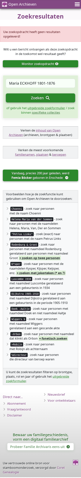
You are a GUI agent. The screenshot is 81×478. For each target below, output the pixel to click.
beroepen (59, 155)
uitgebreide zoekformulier (46, 108)
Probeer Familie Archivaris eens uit (38, 446)
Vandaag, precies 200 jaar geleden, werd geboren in (40, 175)
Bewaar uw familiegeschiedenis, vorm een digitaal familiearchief (40, 437)
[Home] (75, 462)
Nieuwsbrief (56, 394)
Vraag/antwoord (19, 409)
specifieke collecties (46, 112)
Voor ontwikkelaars (62, 400)
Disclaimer (14, 415)
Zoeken (38, 97)
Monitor (38, 64)
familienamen (25, 155)
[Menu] (77, 4)
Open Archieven (22, 4)
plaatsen (42, 155)
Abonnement (16, 403)
